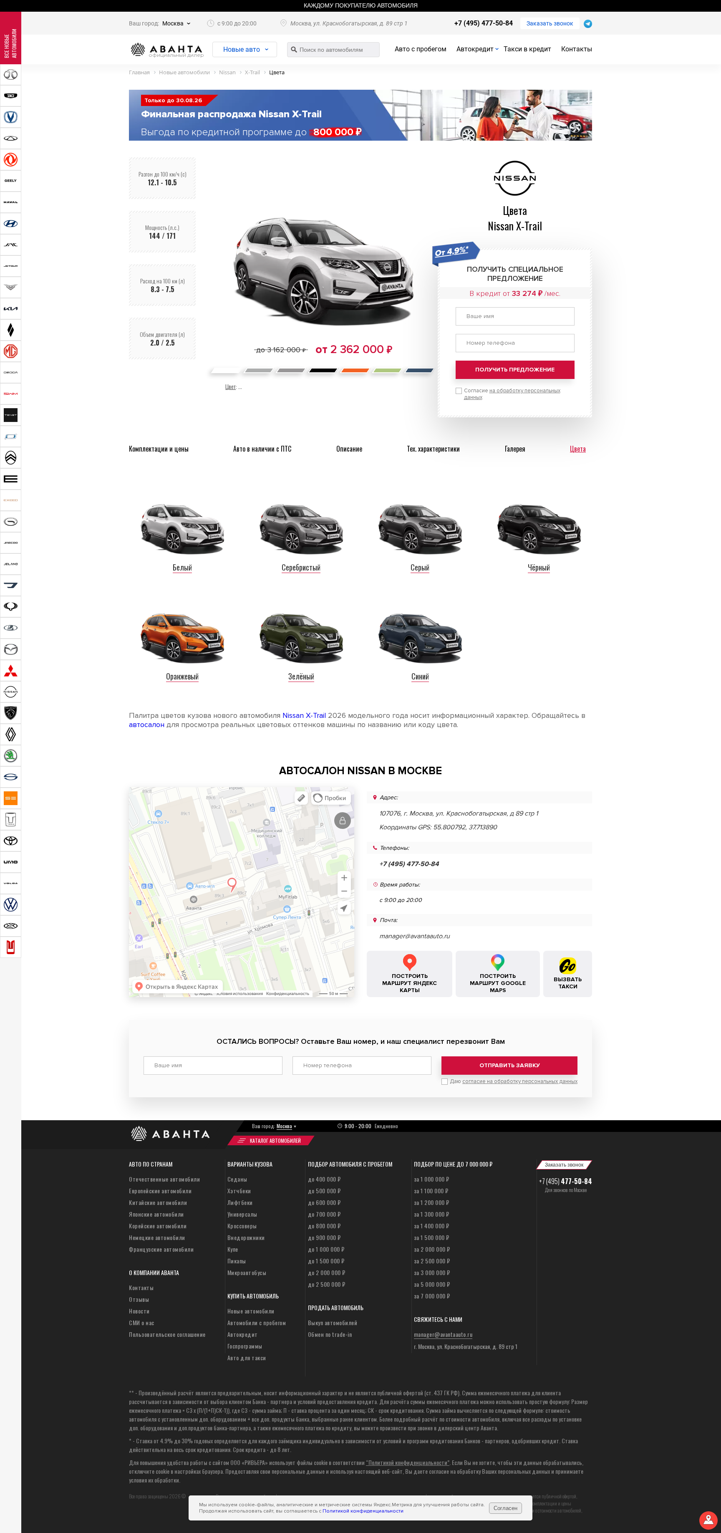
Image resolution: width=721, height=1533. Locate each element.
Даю (513, 1081)
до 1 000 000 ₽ (326, 1249)
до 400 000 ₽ (324, 1178)
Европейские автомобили (160, 1190)
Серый (420, 567)
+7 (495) (565, 1181)
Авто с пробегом (420, 49)
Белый (182, 567)
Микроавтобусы (247, 1272)
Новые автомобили (251, 1310)
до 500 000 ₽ (324, 1190)
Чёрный (539, 567)
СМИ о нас (141, 1322)
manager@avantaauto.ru (414, 936)
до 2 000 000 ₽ (326, 1272)
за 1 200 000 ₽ (431, 1202)
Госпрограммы (244, 1345)
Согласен (505, 1508)
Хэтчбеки (239, 1190)
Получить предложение (515, 369)
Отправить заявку (509, 1065)
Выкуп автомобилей (333, 1322)
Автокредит (475, 49)
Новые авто (241, 49)
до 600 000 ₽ (324, 1202)
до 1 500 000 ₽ (326, 1260)
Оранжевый (182, 676)
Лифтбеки (240, 1202)
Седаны (237, 1178)
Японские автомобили (156, 1214)
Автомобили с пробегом (256, 1322)
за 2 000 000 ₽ (432, 1249)
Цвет (230, 386)
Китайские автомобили (158, 1202)
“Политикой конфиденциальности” (407, 1462)
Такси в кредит (527, 49)
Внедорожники (246, 1237)
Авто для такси (246, 1357)
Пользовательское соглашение (167, 1334)
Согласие (512, 394)
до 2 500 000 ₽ (326, 1284)
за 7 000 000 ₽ (432, 1295)
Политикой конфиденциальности (363, 1511)
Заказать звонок (550, 23)
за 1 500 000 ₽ (431, 1237)
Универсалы (242, 1214)
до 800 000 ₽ (324, 1225)
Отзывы (139, 1299)
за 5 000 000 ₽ (432, 1284)
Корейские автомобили (158, 1225)
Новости (139, 1310)
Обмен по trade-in (330, 1334)
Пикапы (236, 1260)
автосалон (146, 724)
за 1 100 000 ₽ (431, 1190)
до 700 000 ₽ (324, 1214)
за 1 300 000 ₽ (431, 1214)
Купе (232, 1249)
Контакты (576, 49)
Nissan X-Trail (304, 715)
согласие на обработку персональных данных (519, 1081)
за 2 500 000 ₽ (432, 1260)
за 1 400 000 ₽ (431, 1225)
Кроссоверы (242, 1225)
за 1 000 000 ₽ (431, 1178)
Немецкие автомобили (157, 1237)
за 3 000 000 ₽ (432, 1272)
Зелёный (301, 676)
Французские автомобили (161, 1249)
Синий (420, 676)
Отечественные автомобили (164, 1178)
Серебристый (301, 567)
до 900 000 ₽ (324, 1237)
